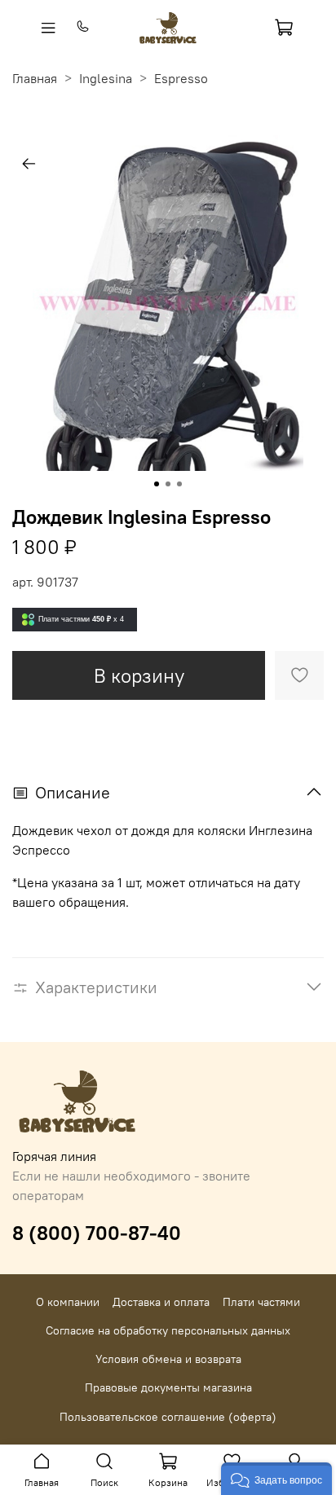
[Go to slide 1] (156, 483)
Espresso (181, 78)
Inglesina (105, 78)
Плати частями (261, 1302)
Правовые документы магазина (168, 1387)
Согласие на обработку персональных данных (168, 1330)
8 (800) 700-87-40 (96, 1232)
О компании (67, 1302)
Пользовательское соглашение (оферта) (168, 1416)
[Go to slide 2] (168, 483)
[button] (276, 1478)
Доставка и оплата (161, 1302)
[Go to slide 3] (179, 483)
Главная (34, 78)
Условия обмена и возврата (168, 1359)
